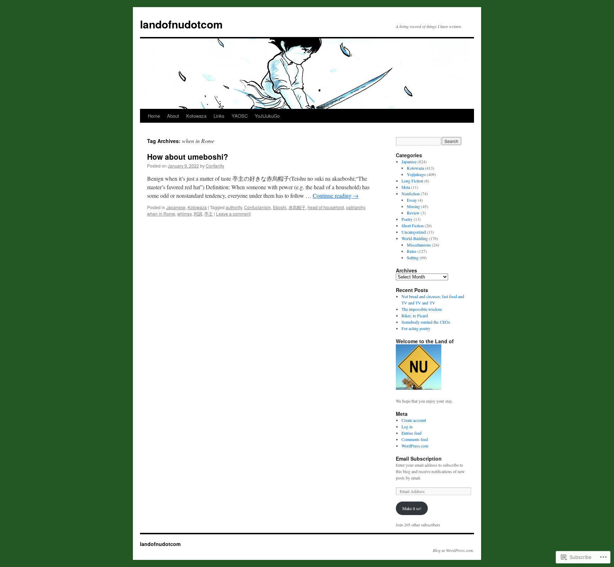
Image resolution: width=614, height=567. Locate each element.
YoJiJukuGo (267, 115)
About (173, 115)
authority (234, 207)
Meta (406, 187)
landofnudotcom (181, 24)
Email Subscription (419, 458)
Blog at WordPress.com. (453, 550)
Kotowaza (196, 115)
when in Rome (161, 214)
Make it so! (411, 508)
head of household (326, 207)
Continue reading (336, 195)
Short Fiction (413, 225)
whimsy (184, 214)
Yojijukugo (416, 174)
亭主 (208, 214)
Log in (407, 426)
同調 (198, 214)
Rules (411, 251)
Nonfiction (411, 193)
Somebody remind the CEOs (426, 322)
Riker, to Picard (415, 315)
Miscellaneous (419, 245)
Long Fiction (412, 181)
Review (413, 213)
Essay (412, 200)
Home (154, 115)
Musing (413, 206)
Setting (413, 257)
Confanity (215, 166)
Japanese (175, 207)
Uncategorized (414, 232)
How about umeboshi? (187, 156)
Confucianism (257, 207)
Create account (414, 420)
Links (219, 115)
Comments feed (415, 439)
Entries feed (411, 433)
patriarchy (355, 207)
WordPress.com (415, 446)
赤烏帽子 (297, 207)
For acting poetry (416, 328)
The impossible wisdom (422, 309)
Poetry (407, 219)
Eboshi (279, 207)
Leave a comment (233, 214)
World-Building (415, 238)
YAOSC (240, 115)
